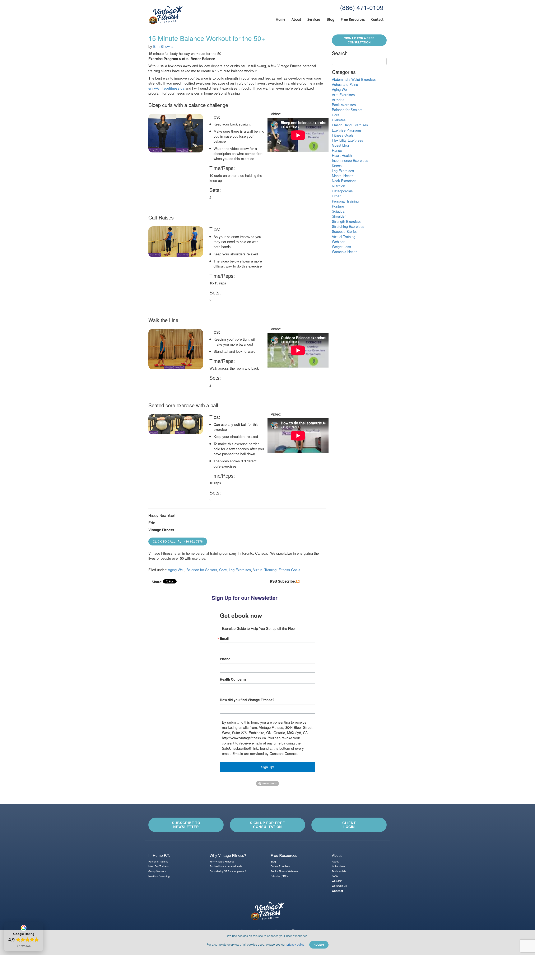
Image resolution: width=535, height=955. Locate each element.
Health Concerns (233, 679)
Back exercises (344, 104)
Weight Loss (341, 246)
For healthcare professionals (226, 866)
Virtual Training (264, 569)
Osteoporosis (342, 190)
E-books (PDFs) (280, 876)
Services (313, 19)
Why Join (337, 881)
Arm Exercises (343, 94)
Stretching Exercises (348, 226)
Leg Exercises (240, 569)
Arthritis (338, 99)
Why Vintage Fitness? (222, 861)
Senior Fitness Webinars (284, 871)
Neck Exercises (344, 180)
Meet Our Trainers (158, 866)
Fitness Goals (289, 569)
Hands (337, 150)
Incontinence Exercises (350, 160)
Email (224, 638)
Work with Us (339, 885)
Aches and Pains (345, 84)
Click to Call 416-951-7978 (178, 541)
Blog (330, 19)
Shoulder (339, 216)
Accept (319, 944)
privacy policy (295, 944)
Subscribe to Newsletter (186, 825)
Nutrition (338, 185)
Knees (337, 165)
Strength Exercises (347, 221)
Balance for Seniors (201, 569)
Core (223, 569)
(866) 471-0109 (361, 7)
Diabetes (339, 119)
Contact (377, 19)
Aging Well (176, 569)
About (296, 19)
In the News (338, 866)
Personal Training (345, 201)
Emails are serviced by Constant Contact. (265, 753)
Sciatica (338, 211)
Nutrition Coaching (159, 876)
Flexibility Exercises (347, 140)
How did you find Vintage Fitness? (247, 699)
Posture (338, 206)
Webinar (338, 241)
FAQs (335, 876)
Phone (225, 659)
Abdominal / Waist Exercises (354, 79)
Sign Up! (267, 767)
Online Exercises (280, 866)
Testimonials (339, 871)
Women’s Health (344, 251)
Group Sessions (157, 871)
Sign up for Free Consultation (267, 825)
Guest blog (340, 145)
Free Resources (353, 19)
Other (336, 195)
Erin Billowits (163, 46)
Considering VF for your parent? (228, 871)
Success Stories (345, 231)
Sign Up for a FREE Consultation (359, 40)
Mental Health (342, 175)
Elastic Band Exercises (350, 124)
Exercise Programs (347, 130)
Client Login (349, 825)
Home (280, 19)
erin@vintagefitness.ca (166, 88)
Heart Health (342, 155)
